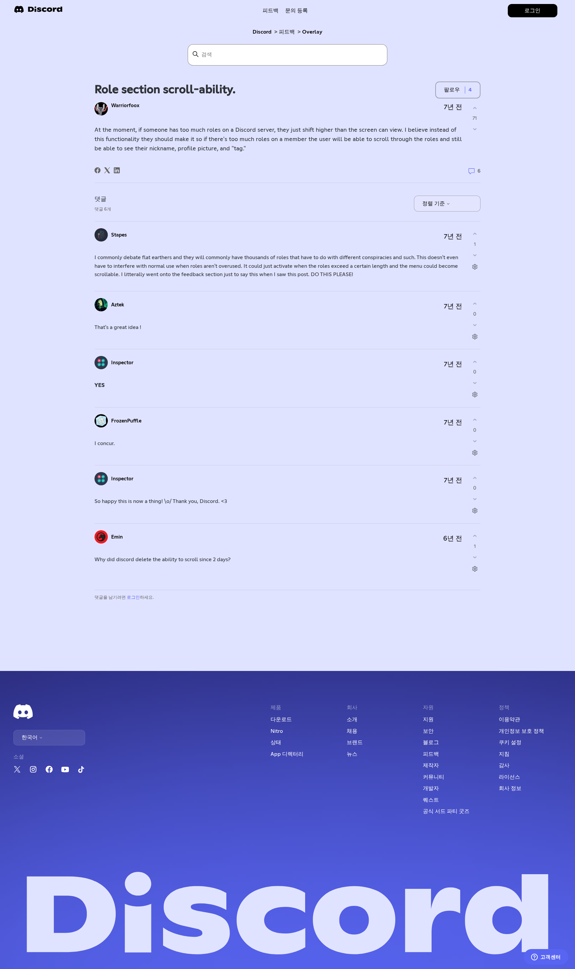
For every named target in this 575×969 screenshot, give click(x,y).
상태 (276, 742)
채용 (352, 731)
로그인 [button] (532, 10)
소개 (352, 719)
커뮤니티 (433, 777)
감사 (504, 765)
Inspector (122, 362)
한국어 (30, 737)
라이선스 (509, 777)
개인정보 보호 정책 (521, 731)
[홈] (38, 11)
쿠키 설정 (510, 742)
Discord (262, 32)
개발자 (431, 788)
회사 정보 (510, 788)
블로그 (431, 742)
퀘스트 (431, 800)
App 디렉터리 (287, 754)
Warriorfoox (125, 105)
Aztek (117, 304)
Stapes (119, 235)
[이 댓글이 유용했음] (474, 234)
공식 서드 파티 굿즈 (446, 811)
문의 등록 (296, 10)
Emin (117, 537)
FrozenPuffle (126, 420)
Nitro (277, 731)
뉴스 (352, 754)
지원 (428, 719)
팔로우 (452, 89)
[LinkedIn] (117, 170)
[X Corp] (107, 170)
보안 (428, 731)
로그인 (133, 597)
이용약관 (509, 719)
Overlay (312, 32)
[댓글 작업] (474, 266)
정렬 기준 (434, 203)
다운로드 (281, 719)
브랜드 (355, 742)
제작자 (431, 765)
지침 (504, 754)
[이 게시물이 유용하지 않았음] (474, 129)
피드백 (271, 10)
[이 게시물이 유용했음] (474, 108)
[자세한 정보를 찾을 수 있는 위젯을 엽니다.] (545, 957)
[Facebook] (97, 170)
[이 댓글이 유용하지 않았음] (474, 255)
